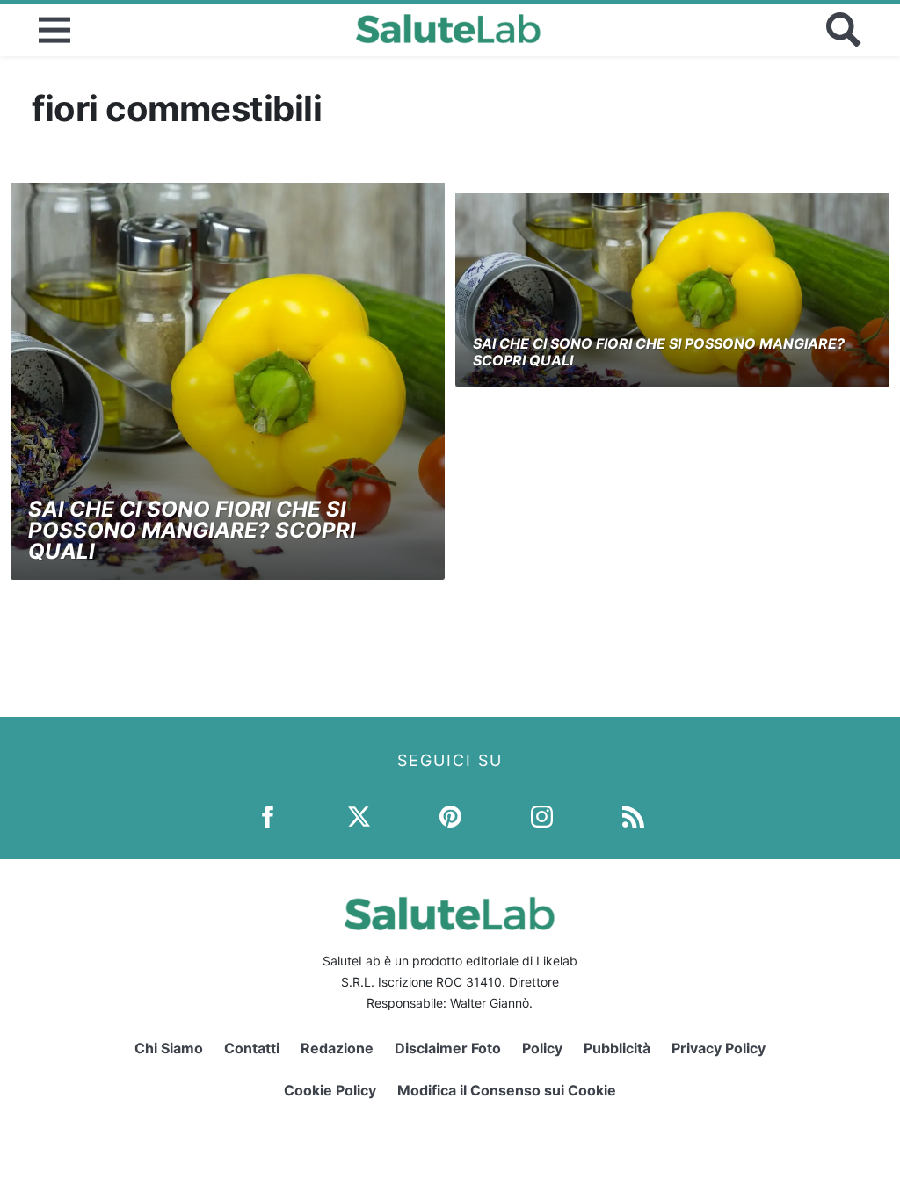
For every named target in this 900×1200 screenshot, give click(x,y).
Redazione (337, 1048)
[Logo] (449, 30)
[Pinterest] (450, 815)
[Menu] (54, 30)
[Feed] (633, 815)
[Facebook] (268, 815)
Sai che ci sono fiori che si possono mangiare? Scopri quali (192, 530)
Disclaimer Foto (448, 1048)
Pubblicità (617, 1048)
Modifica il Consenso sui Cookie (506, 1090)
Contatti (251, 1048)
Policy (542, 1048)
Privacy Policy (718, 1048)
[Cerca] (843, 29)
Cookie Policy (330, 1090)
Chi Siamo (168, 1048)
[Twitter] (359, 815)
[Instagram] (542, 815)
